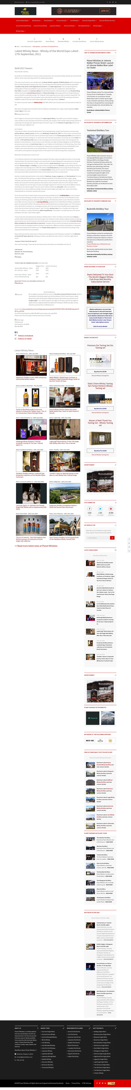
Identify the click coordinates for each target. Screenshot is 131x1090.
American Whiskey (47, 1062)
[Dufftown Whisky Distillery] (90, 782)
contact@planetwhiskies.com (24, 1057)
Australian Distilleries (74, 1051)
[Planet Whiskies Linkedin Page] (115, 2)
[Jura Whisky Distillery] (90, 817)
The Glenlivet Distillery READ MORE (105, 840)
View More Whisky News (100, 555)
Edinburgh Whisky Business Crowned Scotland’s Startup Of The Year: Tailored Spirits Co (29, 443)
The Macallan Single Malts (102, 1070)
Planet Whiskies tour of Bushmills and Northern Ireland (98, 245)
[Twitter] (17, 332)
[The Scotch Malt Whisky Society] (83, 11)
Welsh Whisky (46, 1040)
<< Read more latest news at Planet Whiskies (36, 545)
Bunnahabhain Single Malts (102, 1042)
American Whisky (69, 26)
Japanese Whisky (55, 26)
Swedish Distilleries (74, 1042)
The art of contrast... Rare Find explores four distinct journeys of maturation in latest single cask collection (31, 539)
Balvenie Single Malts (100, 1037)
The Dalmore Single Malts (102, 1065)
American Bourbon (47, 1065)
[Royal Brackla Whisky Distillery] (90, 765)
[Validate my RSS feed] (111, 1083)
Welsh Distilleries (73, 1045)
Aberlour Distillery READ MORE (105, 848)
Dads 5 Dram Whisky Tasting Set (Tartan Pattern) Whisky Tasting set (100, 385)
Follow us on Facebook (25, 336)
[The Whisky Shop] (110, 741)
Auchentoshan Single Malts (102, 1034)
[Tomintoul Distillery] (100, 144)
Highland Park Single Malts (102, 1056)
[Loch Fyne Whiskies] (100, 741)
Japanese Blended (47, 1054)
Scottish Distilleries (74, 1031)
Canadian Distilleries (74, 1048)
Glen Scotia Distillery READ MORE (105, 865)
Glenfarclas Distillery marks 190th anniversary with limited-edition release (31, 378)
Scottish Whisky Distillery (107, 20)
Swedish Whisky (46, 1059)
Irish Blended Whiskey (48, 1045)
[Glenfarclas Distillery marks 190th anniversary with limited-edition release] (90, 563)
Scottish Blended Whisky (23, 26)
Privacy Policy (76, 1083)
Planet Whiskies (24, 1083)
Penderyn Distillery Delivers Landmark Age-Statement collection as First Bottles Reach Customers (30, 475)
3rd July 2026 (100, 601)
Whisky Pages (97, 26)
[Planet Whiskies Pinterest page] (102, 1083)
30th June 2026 (101, 615)
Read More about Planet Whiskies (25, 1050)
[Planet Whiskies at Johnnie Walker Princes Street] (100, 81)
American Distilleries (74, 1037)
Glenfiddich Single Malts (101, 1048)
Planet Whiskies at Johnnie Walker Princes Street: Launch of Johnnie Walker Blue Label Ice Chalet (100, 64)
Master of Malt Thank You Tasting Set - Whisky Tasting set (100, 422)
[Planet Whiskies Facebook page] (129, 539)
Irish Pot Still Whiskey (48, 1048)
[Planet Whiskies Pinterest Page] (112, 2)
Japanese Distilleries (74, 1040)
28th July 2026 (100, 560)
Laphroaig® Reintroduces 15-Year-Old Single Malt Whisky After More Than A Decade (64, 442)
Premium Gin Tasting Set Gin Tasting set (100, 346)
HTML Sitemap (86, 1083)
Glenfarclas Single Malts (101, 1045)
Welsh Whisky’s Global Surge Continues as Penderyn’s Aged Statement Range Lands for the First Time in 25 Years (64, 379)
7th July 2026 (100, 586)
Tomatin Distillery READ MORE (105, 857)
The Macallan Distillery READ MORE (105, 874)
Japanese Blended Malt (49, 1056)
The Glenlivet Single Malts (102, 1067)
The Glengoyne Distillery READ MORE (105, 883)
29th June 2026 (101, 629)
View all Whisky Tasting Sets (100, 375)
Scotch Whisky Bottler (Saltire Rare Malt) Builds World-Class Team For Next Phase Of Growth (64, 411)
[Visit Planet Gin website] (92, 719)
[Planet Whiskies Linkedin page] (105, 1083)
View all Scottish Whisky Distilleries (100, 758)
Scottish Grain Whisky (40, 26)
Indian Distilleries (73, 1056)
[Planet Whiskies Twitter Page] (110, 2)
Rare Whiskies (48, 20)
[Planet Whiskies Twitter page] (99, 1083)
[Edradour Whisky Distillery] (90, 791)
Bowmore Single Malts (101, 1040)
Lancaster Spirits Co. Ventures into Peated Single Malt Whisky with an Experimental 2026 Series (31, 507)
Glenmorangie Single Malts (102, 1054)
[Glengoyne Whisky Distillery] (90, 774)
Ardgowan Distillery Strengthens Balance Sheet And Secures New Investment (63, 506)
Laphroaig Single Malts (101, 1062)
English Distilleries (73, 1054)
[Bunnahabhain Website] (100, 481)
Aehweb (61, 1083)
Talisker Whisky (98, 1073)
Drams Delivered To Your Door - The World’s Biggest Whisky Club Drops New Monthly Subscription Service (100, 278)
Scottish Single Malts (88, 20)
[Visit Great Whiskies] (108, 719)
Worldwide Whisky (83, 26)
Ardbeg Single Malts (100, 1031)
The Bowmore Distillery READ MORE (105, 900)
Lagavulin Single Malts (101, 1059)
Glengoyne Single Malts (101, 1051)
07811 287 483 (20, 1060)
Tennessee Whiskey (48, 1067)
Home (17, 46)
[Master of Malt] (90, 741)
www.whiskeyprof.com (33, 93)
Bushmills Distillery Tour (98, 209)
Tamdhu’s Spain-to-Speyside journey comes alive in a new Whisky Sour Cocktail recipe (64, 474)
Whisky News (36, 20)
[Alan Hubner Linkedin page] (129, 551)
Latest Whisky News (22, 20)
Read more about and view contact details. (105, 765)
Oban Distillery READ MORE (105, 891)
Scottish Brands (61, 20)
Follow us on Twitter (25, 339)
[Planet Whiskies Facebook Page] (107, 2)
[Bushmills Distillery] (100, 222)
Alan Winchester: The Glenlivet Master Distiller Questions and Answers (106, 993)
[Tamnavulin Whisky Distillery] (90, 826)
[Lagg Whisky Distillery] (90, 800)
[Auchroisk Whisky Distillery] (90, 809)
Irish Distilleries (73, 1034)
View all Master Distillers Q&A (100, 918)
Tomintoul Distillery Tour (98, 130)
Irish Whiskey (74, 20)
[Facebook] (15, 332)
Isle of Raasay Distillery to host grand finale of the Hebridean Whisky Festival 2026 (64, 538)
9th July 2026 (100, 572)
